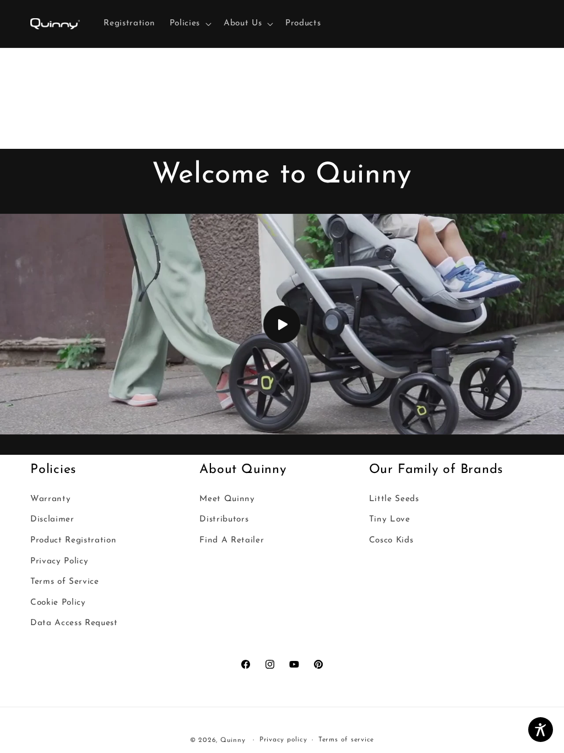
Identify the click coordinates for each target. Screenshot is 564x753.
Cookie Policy (58, 602)
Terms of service (346, 739)
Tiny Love (389, 519)
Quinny (233, 740)
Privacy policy (283, 739)
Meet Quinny (226, 498)
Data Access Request (74, 622)
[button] (189, 23)
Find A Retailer (231, 540)
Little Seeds (394, 498)
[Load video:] (282, 324)
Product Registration (73, 540)
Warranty (50, 498)
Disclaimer (52, 519)
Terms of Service (64, 581)
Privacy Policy (59, 561)
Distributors (223, 519)
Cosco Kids (391, 540)
